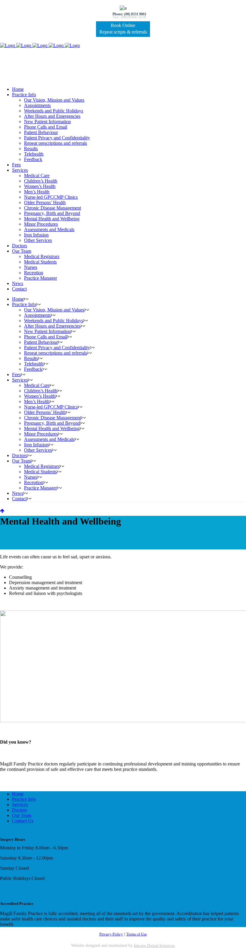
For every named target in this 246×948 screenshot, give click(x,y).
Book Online (123, 25)
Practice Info (24, 799)
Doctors (19, 810)
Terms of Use (136, 934)
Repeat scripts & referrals (123, 31)
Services (20, 804)
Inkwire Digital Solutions (154, 945)
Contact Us (22, 820)
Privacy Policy (111, 934)
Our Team (21, 815)
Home (18, 793)
